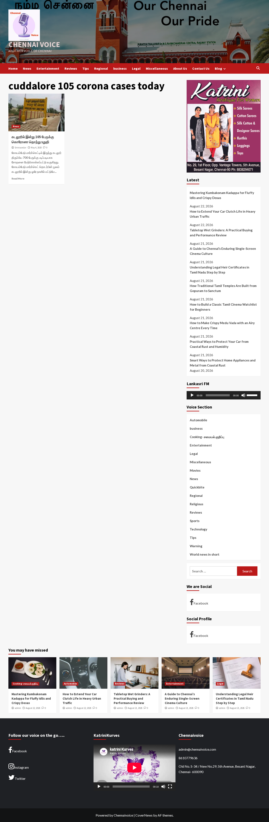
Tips (85, 68)
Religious (196, 504)
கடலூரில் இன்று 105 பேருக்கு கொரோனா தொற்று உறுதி (33, 139)
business (120, 68)
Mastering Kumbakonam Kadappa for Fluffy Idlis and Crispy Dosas (222, 195)
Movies (195, 470)
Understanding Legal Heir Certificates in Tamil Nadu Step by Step (219, 269)
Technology (198, 529)
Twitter (20, 778)
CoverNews (144, 815)
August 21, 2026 (135, 708)
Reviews (71, 68)
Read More (18, 178)
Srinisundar (20, 147)
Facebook (201, 603)
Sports (194, 521)
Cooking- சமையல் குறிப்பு (207, 437)
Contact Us (201, 68)
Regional (101, 68)
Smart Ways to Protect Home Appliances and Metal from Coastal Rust (223, 362)
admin (18, 708)
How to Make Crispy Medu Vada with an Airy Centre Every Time (222, 325)
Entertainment (48, 68)
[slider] (252, 395)
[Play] (192, 395)
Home (13, 68)
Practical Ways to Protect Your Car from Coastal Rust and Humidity (219, 344)
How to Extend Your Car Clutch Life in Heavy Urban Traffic (222, 213)
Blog (218, 68)
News (27, 68)
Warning (196, 546)
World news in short (204, 554)
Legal (136, 68)
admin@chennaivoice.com (197, 749)
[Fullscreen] (170, 786)
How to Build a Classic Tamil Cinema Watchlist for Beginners (223, 306)
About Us (180, 68)
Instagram (21, 767)
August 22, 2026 (33, 708)
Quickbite (197, 487)
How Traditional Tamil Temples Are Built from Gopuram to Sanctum (223, 288)
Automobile (198, 420)
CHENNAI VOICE (34, 44)
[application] (224, 395)
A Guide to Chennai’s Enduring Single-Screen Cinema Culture (223, 251)
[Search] (258, 68)
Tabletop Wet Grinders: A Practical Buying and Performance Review (221, 232)
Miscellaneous (157, 68)
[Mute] (243, 395)
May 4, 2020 (36, 147)
